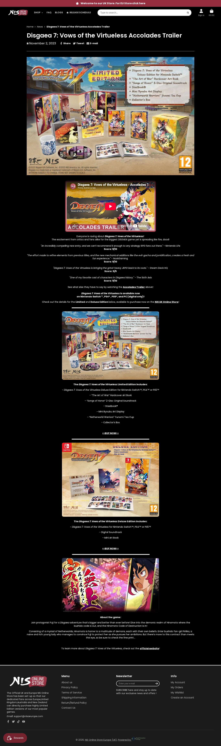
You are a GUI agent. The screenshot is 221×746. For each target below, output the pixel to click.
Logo (18, 12)
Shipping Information (73, 697)
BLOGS (59, 12)
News (40, 26)
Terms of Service (71, 692)
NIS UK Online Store (166, 302)
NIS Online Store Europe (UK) (101, 739)
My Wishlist (177, 692)
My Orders (177, 687)
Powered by (125, 739)
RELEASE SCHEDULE (80, 12)
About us (66, 682)
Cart (211, 12)
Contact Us (68, 707)
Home (30, 26)
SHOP (37, 12)
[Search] (188, 12)
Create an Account (182, 697)
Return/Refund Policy (74, 702)
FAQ (49, 12)
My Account (178, 682)
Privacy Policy (69, 687)
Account (201, 12)
